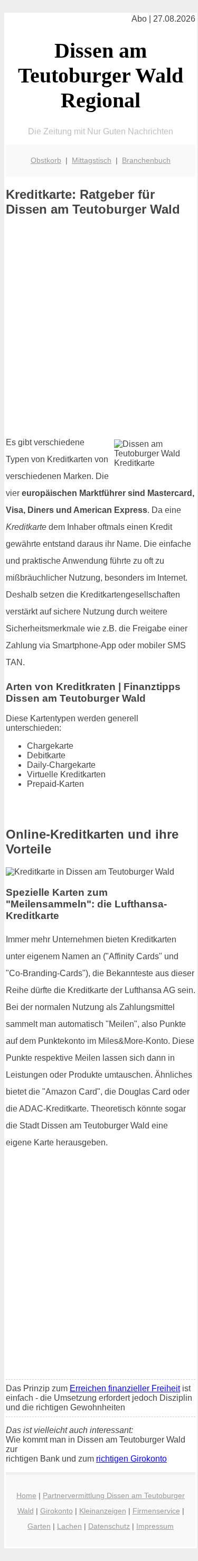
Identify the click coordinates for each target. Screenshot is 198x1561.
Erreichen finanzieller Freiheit (125, 1388)
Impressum (155, 1526)
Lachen (69, 1526)
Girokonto (56, 1511)
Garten (39, 1526)
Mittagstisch (91, 160)
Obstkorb (46, 160)
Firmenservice (156, 1511)
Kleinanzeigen (102, 1511)
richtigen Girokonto (131, 1458)
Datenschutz (109, 1526)
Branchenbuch (146, 160)
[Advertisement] (99, 326)
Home (26, 1495)
